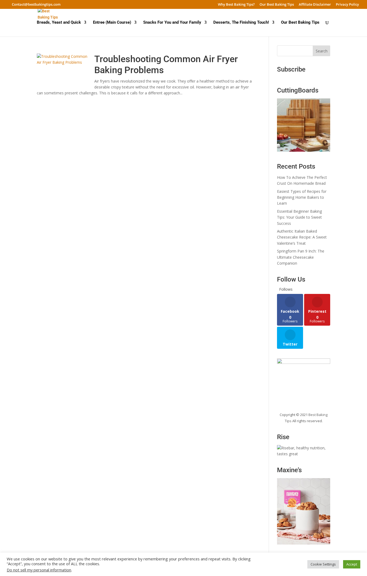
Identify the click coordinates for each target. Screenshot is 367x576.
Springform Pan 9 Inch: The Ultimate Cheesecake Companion (300, 257)
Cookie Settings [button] (323, 564)
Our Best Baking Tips (277, 5)
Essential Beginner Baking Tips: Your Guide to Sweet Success (299, 217)
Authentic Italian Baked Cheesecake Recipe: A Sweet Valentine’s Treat (302, 237)
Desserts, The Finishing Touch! (241, 22)
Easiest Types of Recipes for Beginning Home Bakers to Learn (301, 197)
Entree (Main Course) (112, 22)
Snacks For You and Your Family (172, 22)
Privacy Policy (347, 5)
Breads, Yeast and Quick (59, 22)
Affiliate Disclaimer (315, 5)
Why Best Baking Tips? (236, 5)
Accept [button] (351, 564)
